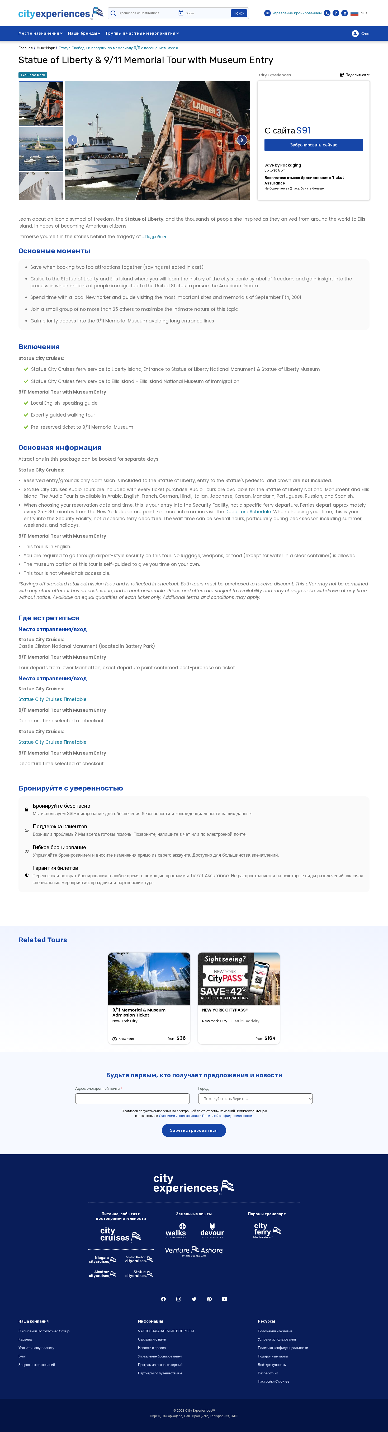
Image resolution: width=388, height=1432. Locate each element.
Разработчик (268, 1373)
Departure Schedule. (249, 512)
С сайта (279, 130)
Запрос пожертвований (36, 1364)
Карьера (25, 1339)
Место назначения (38, 33)
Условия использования (277, 1339)
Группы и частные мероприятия (140, 33)
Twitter (194, 1299)
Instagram (178, 1299)
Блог (22, 1356)
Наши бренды (82, 33)
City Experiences (275, 75)
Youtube (224, 1299)
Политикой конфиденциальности (227, 1116)
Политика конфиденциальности (283, 1347)
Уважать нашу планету (36, 1347)
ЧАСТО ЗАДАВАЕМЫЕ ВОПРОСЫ (166, 1331)
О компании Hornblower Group (44, 1331)
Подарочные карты (273, 1356)
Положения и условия (275, 1331)
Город (204, 1088)
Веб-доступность (272, 1364)
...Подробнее (154, 236)
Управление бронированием (160, 1356)
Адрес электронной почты (97, 1088)
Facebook (163, 1299)
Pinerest (209, 1299)
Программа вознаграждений (160, 1364)
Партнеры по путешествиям (160, 1373)
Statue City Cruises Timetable (52, 699)
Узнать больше (312, 188)
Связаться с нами (152, 1339)
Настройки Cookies (274, 1381)
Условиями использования (179, 1116)
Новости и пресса (152, 1347)
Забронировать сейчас (313, 145)
